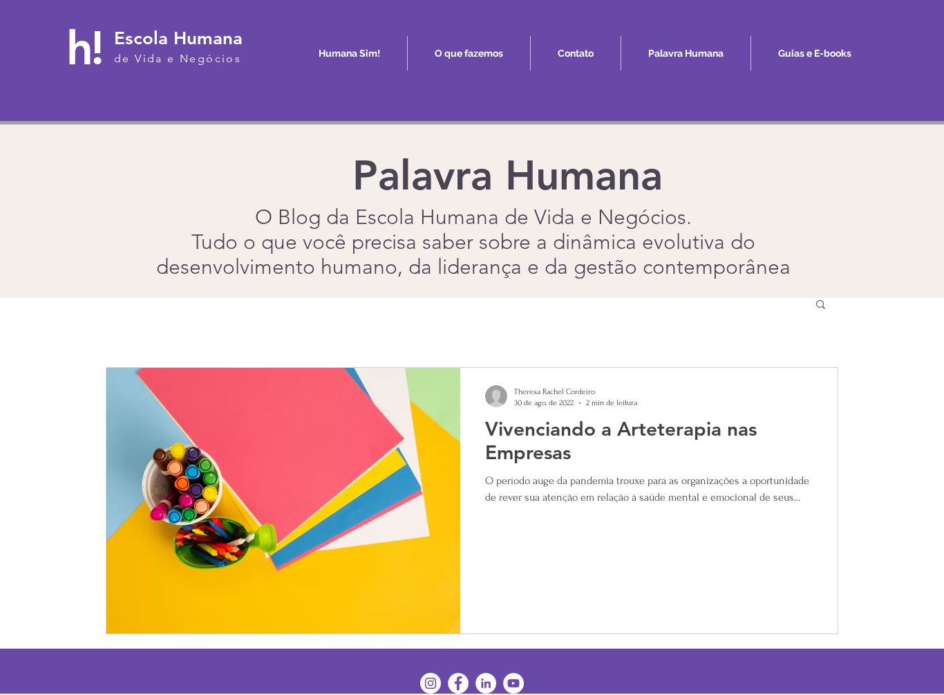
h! (84, 47)
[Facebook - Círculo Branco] (458, 683)
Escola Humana (178, 38)
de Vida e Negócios (177, 58)
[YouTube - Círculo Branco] (513, 683)
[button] (820, 305)
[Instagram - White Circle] (430, 683)
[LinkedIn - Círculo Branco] (485, 683)
